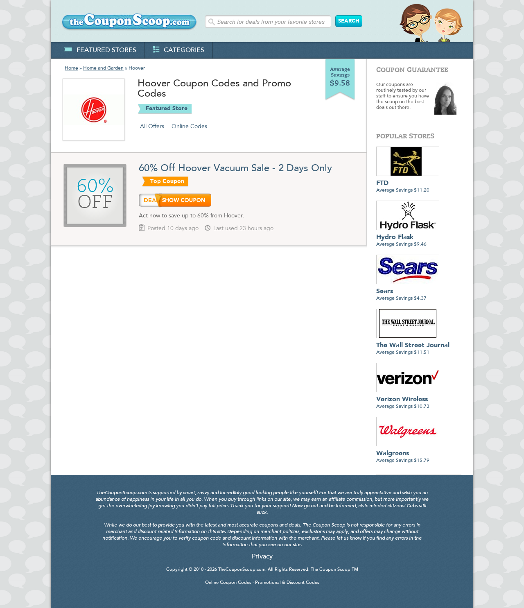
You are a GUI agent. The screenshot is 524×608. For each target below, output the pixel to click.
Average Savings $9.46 (401, 240)
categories (184, 50)
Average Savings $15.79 (402, 456)
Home (71, 68)
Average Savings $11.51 (412, 348)
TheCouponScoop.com (241, 569)
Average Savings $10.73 (402, 402)
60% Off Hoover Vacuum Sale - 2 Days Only (235, 169)
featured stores (106, 50)
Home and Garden (103, 68)
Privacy (262, 557)
